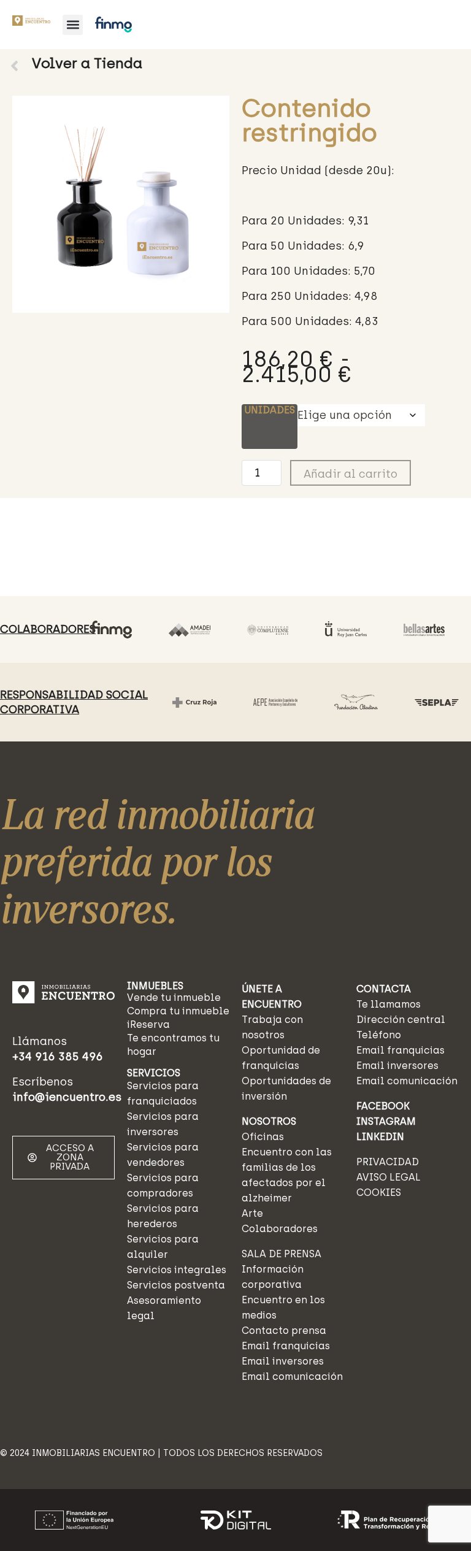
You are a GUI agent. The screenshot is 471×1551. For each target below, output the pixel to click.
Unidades (269, 410)
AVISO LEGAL (388, 1177)
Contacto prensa (284, 1330)
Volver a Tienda (87, 63)
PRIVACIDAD (387, 1162)
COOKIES (378, 1192)
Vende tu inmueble (174, 997)
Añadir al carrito (350, 474)
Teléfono (378, 1035)
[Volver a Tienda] (14, 66)
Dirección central (400, 1019)
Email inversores (283, 1361)
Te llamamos (388, 1004)
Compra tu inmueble (178, 1011)
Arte (252, 1213)
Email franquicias (286, 1346)
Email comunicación (292, 1376)
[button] (73, 25)
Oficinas (263, 1137)
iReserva (148, 1024)
